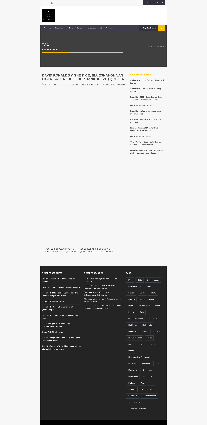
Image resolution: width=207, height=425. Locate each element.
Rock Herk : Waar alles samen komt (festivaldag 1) (145, 112)
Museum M (132, 370)
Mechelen (146, 364)
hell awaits (147, 325)
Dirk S (158, 306)
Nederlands (147, 370)
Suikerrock (132, 396)
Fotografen (110, 28)
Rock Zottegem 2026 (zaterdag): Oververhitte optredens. (144, 129)
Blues (59, 249)
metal (158, 364)
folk (142, 312)
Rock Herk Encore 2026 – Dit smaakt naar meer (146, 121)
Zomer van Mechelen (137, 409)
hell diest (132, 331)
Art (101, 28)
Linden (131, 351)
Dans (71, 28)
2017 (130, 280)
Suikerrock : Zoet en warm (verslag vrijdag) (145, 90)
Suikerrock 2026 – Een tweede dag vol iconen (147, 81)
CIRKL (153, 293)
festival (131, 312)
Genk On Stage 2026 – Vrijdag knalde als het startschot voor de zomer (146, 151)
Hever (149, 338)
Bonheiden (98, 249)
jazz (142, 344)
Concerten (59, 28)
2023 (140, 280)
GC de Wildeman (135, 318)
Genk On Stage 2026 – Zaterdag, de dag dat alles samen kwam (145, 143)
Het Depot (157, 331)
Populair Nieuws (149, 28)
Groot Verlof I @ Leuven (140, 136)
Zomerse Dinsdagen (136, 402)
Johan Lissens (90, 285)
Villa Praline (73, 252)
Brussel (131, 293)
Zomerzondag (88, 252)
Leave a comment (105, 252)
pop (142, 383)
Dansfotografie (144, 306)
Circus (79, 28)
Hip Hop (131, 344)
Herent (144, 331)
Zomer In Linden (149, 396)
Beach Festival (153, 280)
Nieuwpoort (133, 376)
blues (90, 249)
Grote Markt (153, 318)
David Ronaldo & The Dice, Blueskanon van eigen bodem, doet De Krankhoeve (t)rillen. (83, 77)
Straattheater (90, 28)
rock (151, 383)
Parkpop (131, 383)
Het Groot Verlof (135, 338)
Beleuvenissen (134, 286)
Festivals (47, 28)
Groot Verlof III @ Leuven (141, 105)
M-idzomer (132, 364)
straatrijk (132, 389)
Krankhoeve (59, 252)
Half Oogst (132, 325)
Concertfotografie (147, 299)
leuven (153, 344)
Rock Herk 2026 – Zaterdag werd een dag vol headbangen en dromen (146, 98)
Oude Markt (148, 376)
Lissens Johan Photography (139, 357)
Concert (131, 299)
